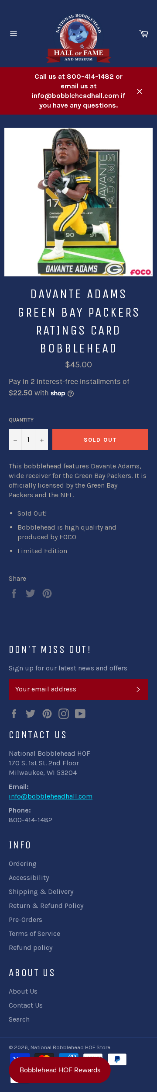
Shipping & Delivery (41, 891)
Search (19, 1019)
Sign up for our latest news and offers (68, 668)
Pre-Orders (25, 919)
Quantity (21, 420)
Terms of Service (34, 933)
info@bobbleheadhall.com (50, 796)
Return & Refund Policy (46, 905)
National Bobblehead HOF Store (70, 1047)
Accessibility (29, 877)
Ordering (23, 863)
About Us (23, 991)
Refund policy (30, 947)
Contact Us (26, 1005)
